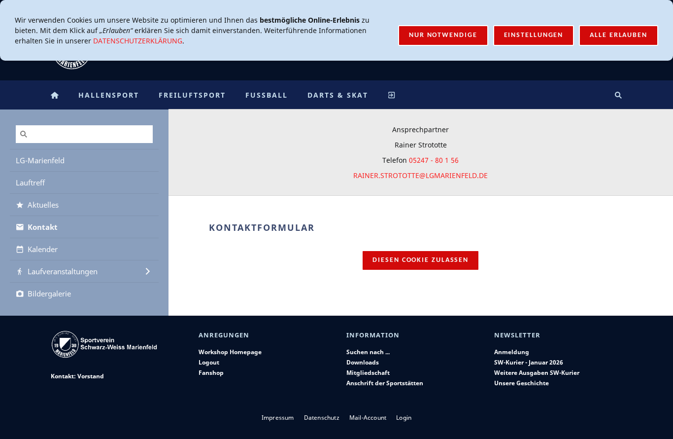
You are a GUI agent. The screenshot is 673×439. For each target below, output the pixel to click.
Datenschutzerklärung (137, 40)
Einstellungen (534, 35)
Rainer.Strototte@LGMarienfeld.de (420, 175)
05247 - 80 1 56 (434, 160)
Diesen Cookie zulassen (420, 260)
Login (403, 417)
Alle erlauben (618, 35)
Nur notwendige (443, 35)
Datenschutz (321, 417)
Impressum (278, 417)
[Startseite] (54, 95)
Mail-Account (367, 417)
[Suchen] (618, 95)
